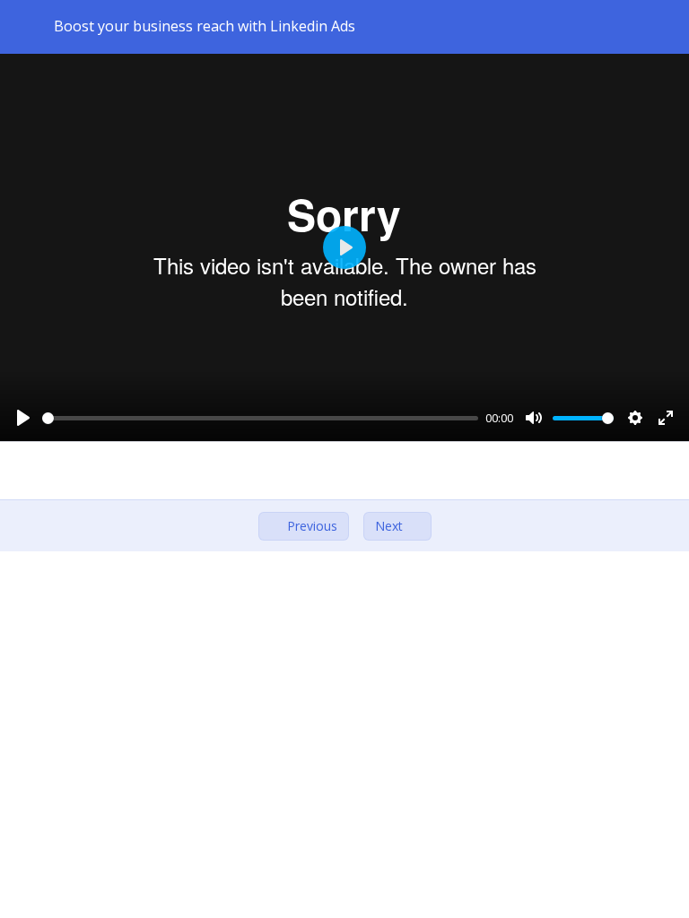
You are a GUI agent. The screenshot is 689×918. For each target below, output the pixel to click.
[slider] (260, 418)
